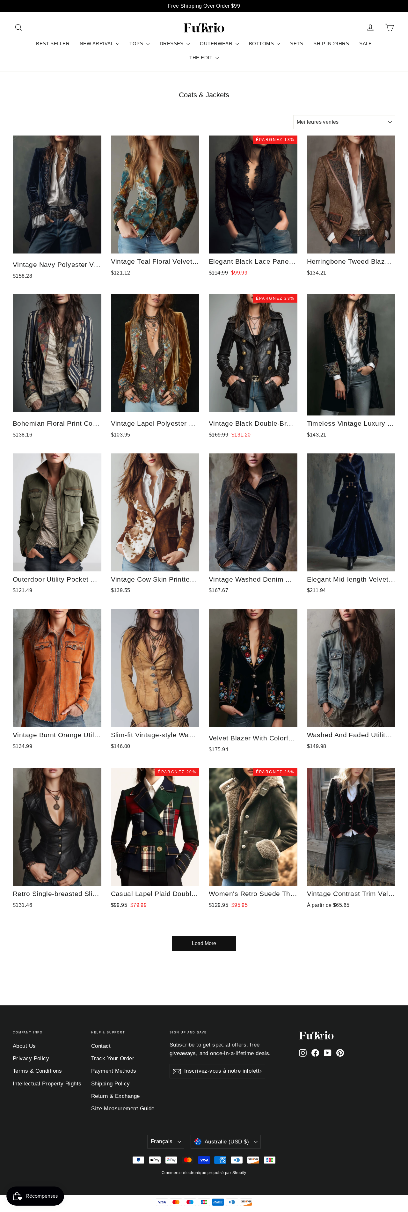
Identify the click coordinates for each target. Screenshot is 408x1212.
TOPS (136, 43)
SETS (296, 43)
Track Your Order (112, 1058)
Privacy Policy (31, 1058)
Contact (101, 1046)
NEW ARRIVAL (97, 43)
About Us (24, 1046)
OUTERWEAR (217, 43)
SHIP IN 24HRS (331, 43)
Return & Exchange (115, 1096)
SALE (365, 43)
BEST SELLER (52, 43)
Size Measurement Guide (123, 1108)
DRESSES (172, 43)
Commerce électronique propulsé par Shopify (204, 1173)
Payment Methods (113, 1071)
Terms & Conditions (37, 1071)
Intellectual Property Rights (47, 1084)
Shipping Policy (110, 1084)
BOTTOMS (262, 43)
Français (161, 1141)
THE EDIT (201, 57)
